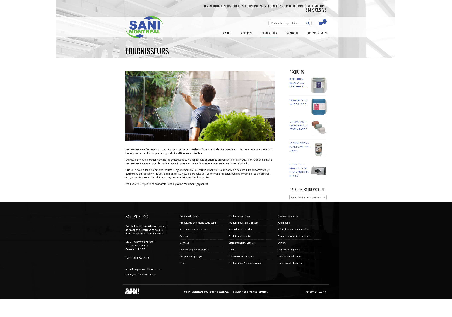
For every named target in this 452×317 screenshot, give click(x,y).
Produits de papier (190, 216)
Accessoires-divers (288, 216)
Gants (232, 249)
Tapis (183, 263)
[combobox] (308, 197)
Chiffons (282, 242)
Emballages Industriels (290, 263)
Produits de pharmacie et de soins (198, 222)
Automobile (284, 222)
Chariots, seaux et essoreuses (294, 236)
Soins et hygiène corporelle (194, 249)
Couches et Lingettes (289, 249)
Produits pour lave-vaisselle (244, 222)
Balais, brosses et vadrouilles (293, 229)
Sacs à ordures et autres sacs (196, 229)
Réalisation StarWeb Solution (250, 291)
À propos (140, 269)
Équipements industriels (242, 242)
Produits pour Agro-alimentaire (245, 263)
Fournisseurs (154, 269)
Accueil (129, 269)
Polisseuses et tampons (241, 256)
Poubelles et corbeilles (241, 229)
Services (184, 242)
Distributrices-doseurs (289, 256)
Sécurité (184, 236)
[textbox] (308, 197)
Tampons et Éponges (191, 256)
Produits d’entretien (239, 216)
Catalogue (130, 274)
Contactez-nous (147, 274)
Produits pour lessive (240, 236)
